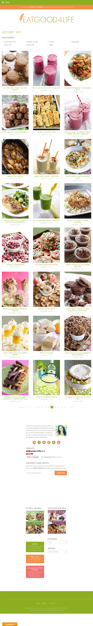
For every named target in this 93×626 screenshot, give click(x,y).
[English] (34, 451)
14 (35, 407)
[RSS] (34, 443)
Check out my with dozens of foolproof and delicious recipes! (46, 7)
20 (55, 407)
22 (61, 407)
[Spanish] (29, 454)
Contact (52, 603)
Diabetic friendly (32, 42)
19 (52, 407)
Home (38, 603)
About (44, 603)
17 (45, 407)
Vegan (51, 45)
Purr (66, 608)
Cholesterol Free (10, 42)
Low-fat (51, 42)
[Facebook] (39, 443)
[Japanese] (44, 451)
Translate (58, 457)
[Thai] (32, 454)
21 (58, 407)
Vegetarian (75, 42)
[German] (39, 451)
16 (42, 407)
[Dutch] (32, 451)
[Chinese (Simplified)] (27, 451)
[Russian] (27, 454)
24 (70, 407)
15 (39, 407)
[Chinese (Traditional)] (29, 451)
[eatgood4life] (35, 533)
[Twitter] (44, 443)
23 (65, 407)
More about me (41, 437)
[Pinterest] (48, 443)
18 (48, 407)
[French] (37, 451)
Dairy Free (8, 45)
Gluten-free (31, 45)
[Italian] (41, 451)
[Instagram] (53, 443)
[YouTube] (58, 443)
